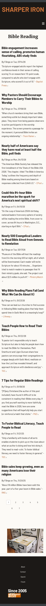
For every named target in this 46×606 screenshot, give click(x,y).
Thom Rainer (28, 136)
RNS (4, 492)
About (23, 567)
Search (23, 577)
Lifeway (6, 316)
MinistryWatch (36, 276)
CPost (39, 183)
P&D (35, 413)
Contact (23, 572)
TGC (3, 370)
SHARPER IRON (23, 9)
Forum (23, 582)
